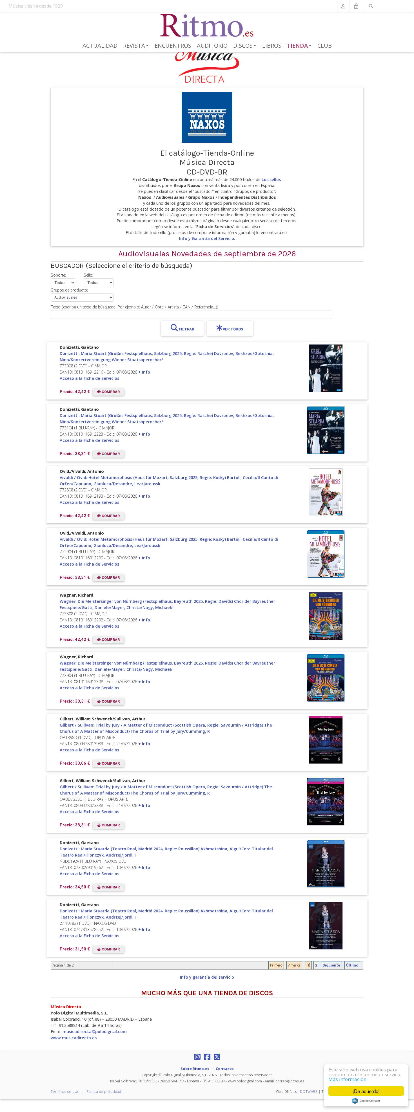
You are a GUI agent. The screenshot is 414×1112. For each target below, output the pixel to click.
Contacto (225, 1068)
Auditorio (212, 45)
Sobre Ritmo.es (195, 1068)
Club (324, 45)
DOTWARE (309, 1091)
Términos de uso (64, 1091)
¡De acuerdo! (366, 1091)
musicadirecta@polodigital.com (95, 1031)
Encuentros (173, 45)
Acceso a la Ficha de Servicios (89, 378)
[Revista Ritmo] (207, 25)
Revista (136, 46)
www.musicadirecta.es (74, 1037)
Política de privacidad (103, 1091)
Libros (271, 45)
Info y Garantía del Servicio (206, 238)
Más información (347, 1079)
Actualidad (100, 45)
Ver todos (232, 329)
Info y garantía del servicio (207, 977)
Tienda (300, 46)
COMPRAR (110, 392)
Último (352, 965)
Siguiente (331, 965)
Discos (245, 46)
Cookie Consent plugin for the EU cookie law (366, 1101)
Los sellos (271, 179)
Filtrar (186, 329)
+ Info (144, 372)
